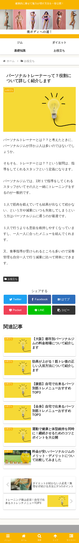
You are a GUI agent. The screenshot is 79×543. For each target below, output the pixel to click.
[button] (71, 406)
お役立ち (12, 279)
